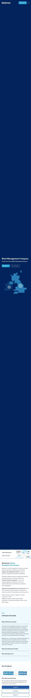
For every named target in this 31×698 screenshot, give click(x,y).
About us (5, 265)
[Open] (28, 2)
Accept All (15, 687)
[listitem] (9, 287)
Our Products (15, 265)
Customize (15, 691)
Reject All (15, 695)
